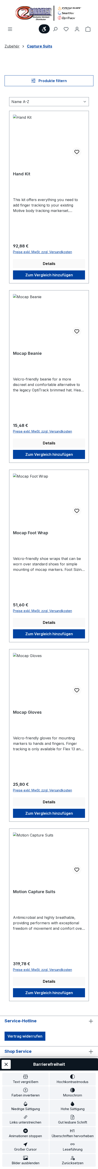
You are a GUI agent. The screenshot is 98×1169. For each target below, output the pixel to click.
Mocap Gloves (27, 712)
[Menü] (10, 28)
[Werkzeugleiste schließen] (6, 1064)
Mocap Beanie (27, 353)
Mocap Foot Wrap (30, 532)
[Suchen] (55, 28)
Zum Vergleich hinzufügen (49, 275)
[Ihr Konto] (77, 28)
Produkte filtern (52, 80)
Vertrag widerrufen (25, 1036)
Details (49, 263)
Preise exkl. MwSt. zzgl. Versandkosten (42, 252)
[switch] (25, 1079)
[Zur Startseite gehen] (49, 13)
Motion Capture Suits (34, 891)
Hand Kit (21, 173)
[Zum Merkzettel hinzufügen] (76, 151)
